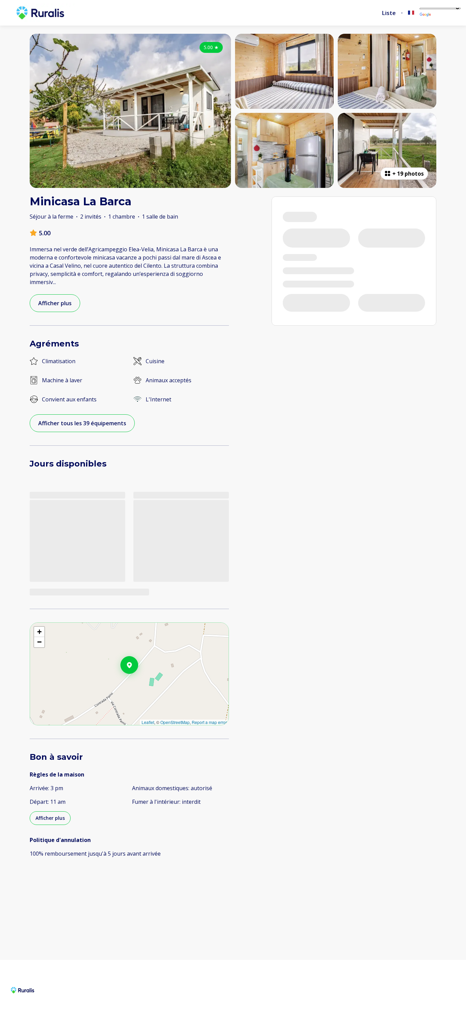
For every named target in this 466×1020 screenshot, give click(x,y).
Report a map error (209, 722)
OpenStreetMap (175, 722)
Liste (389, 13)
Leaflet (148, 722)
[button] (138, 683)
